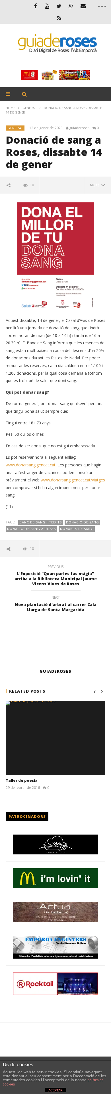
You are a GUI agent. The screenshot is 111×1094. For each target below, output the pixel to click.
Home (10, 108)
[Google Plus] (71, 6)
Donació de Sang (82, 522)
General (29, 108)
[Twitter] (59, 6)
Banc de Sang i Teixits (41, 522)
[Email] (83, 6)
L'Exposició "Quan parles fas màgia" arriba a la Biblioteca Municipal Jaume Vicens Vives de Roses (56, 576)
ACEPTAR (55, 1090)
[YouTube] (47, 6)
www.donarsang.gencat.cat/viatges (73, 480)
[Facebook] (35, 6)
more (95, 185)
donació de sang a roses (31, 529)
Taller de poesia (22, 780)
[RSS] (59, 18)
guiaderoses (79, 128)
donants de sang (77, 529)
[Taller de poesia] (55, 738)
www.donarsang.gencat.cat (31, 465)
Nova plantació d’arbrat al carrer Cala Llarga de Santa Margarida (55, 604)
